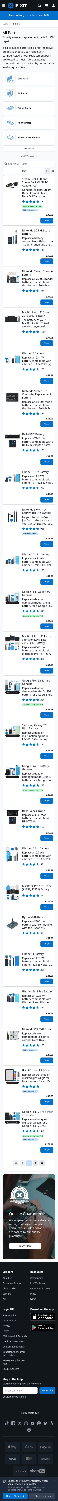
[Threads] (51, 1423)
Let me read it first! (15, 1396)
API (4, 1298)
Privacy (6, 1325)
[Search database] (39, 5)
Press (33, 1293)
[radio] (47, 171)
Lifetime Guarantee (13, 1341)
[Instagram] (26, 1423)
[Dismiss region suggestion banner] (54, 1480)
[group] (50, 171)
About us (7, 1277)
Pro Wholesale (38, 1283)
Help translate (26, 1412)
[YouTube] (32, 1423)
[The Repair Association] (29, 1430)
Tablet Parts (24, 108)
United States (13, 1496)
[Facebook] (13, 1423)
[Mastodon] (39, 1423)
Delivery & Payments (14, 1346)
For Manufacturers (40, 1288)
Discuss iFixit (9, 1288)
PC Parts (22, 93)
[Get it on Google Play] (42, 1327)
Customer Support (12, 1283)
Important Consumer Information (14, 1353)
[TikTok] (7, 1423)
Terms (6, 1330)
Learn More (25, 1245)
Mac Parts (23, 78)
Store (5, 23)
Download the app (42, 1309)
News (33, 1298)
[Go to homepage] (18, 6)
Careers (7, 1293)
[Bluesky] (45, 1423)
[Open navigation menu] (4, 5)
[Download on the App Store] (42, 1317)
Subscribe (47, 1390)
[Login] (53, 5)
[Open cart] (46, 5)
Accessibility (9, 1315)
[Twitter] (20, 1423)
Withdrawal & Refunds (15, 1336)
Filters (23, 170)
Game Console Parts (29, 137)
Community (36, 1277)
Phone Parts (24, 122)
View (46, 220)
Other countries (42, 1496)
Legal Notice (9, 1320)
